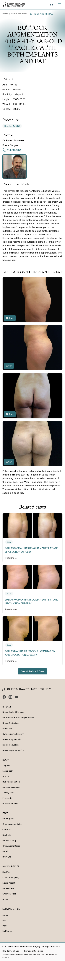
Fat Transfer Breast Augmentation (18, 717)
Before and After (19, 13)
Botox (5, 899)
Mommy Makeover (11, 787)
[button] (59, 4)
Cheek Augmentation (12, 824)
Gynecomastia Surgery (13, 734)
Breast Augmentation (12, 739)
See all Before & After (32, 671)
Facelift (5, 851)
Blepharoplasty (9, 840)
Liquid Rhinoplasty (11, 877)
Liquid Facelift (8, 883)
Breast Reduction (10, 723)
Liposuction (7, 798)
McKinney (7, 931)
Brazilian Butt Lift (12, 126)
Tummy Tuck (8, 792)
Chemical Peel (9, 894)
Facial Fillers (8, 888)
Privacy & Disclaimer (33, 951)
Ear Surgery (7, 818)
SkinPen (6, 872)
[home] (14, 4)
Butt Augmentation (11, 782)
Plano (5, 925)
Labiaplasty (7, 771)
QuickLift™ (6, 829)
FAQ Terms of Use (10, 951)
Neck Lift (6, 835)
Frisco (5, 920)
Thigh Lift (6, 765)
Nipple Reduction (10, 745)
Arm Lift (6, 776)
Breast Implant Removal (13, 712)
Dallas (5, 915)
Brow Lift (6, 857)
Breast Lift (7, 728)
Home (5, 13)
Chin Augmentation (11, 846)
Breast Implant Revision (13, 750)
